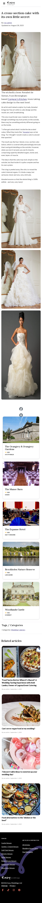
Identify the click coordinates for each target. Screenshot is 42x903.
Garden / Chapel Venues (9, 847)
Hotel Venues (6, 857)
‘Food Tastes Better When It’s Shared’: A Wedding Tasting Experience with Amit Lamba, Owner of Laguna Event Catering (19, 682)
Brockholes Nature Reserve (20, 569)
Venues (3, 838)
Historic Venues (7, 854)
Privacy (12, 886)
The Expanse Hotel (15, 529)
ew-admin (8, 23)
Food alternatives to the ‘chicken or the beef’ (19, 819)
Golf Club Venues (7, 850)
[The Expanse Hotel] (21, 514)
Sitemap (4, 886)
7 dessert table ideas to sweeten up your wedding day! (19, 773)
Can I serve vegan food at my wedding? (18, 729)
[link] (2, 890)
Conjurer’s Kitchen (17, 99)
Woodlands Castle (14, 609)
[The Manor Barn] (21, 474)
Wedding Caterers (18, 630)
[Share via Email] (21, 415)
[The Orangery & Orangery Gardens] (21, 430)
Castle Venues (6, 843)
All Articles (26, 845)
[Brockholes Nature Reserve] (21, 554)
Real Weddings (27, 852)
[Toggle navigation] (4, 3)
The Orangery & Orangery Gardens (19, 448)
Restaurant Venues (8, 864)
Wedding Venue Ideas (30, 848)
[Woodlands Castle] (21, 594)
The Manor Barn (14, 489)
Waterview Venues (8, 868)
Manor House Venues (8, 861)
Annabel (26, 132)
